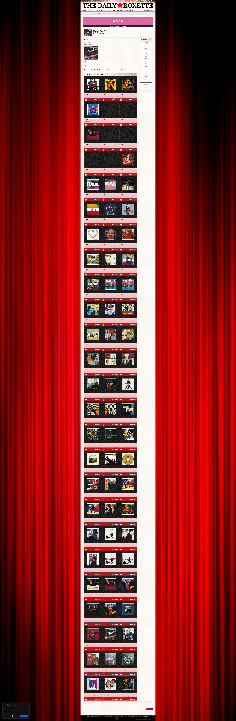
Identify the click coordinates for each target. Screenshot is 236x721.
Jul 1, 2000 (116, 273)
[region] (16, 711)
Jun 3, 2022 (98, 98)
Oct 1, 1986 (98, 697)
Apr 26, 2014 (98, 148)
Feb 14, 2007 (98, 198)
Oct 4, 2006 (133, 198)
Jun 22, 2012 (116, 148)
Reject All (16, 715)
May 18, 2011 (116, 173)
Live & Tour (110, 13)
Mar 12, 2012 (133, 148)
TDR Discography (97, 99)
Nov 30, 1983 (133, 697)
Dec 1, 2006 (116, 198)
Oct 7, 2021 (133, 98)
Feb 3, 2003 (116, 223)
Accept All (24, 715)
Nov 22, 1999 (133, 273)
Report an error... (149, 708)
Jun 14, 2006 (98, 223)
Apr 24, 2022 (116, 98)
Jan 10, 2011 (133, 173)
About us (124, 13)
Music (117, 13)
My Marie (93, 13)
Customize (8, 715)
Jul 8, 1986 (116, 697)
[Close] (28, 704)
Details (86, 98)
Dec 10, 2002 (133, 223)
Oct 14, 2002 (98, 248)
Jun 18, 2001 (133, 248)
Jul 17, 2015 (116, 123)
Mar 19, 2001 (98, 273)
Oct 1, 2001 (116, 248)
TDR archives (101, 13)
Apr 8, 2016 (98, 123)
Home (86, 13)
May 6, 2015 (133, 123)
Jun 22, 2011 (98, 173)
